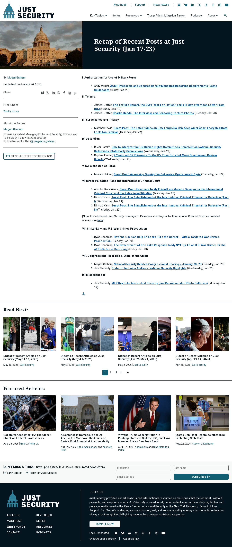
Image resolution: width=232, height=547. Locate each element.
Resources (132, 15)
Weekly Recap (11, 111)
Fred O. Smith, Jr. (29, 443)
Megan (13, 129)
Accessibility (131, 538)
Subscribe (199, 476)
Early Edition (14, 472)
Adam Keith (141, 447)
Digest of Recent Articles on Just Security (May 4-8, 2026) (82, 357)
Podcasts (197, 15)
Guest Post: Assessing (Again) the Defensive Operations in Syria (157, 174)
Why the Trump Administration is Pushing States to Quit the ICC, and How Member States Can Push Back (144, 438)
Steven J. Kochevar (203, 443)
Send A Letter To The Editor (31, 156)
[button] (226, 16)
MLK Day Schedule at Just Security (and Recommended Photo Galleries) (160, 283)
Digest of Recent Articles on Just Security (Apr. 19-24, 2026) (197, 357)
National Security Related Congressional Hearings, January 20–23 (158, 264)
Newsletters (161, 4)
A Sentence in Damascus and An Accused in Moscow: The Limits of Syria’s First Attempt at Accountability (85, 438)
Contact (13, 532)
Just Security (27, 364)
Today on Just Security (43, 472)
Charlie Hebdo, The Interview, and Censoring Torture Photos (153, 113)
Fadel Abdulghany (87, 447)
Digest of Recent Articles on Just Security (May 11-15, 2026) (25, 357)
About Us (13, 515)
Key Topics (97, 15)
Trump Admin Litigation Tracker (166, 15)
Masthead (120, 4)
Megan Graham (16, 77)
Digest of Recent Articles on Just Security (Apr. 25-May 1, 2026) (139, 357)
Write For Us (16, 526)
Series (116, 15)
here (100, 220)
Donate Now (105, 524)
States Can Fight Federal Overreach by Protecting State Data (200, 436)
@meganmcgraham (42, 141)
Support (140, 4)
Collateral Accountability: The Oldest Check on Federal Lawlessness (27, 436)
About (211, 15)
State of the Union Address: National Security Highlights (149, 268)
